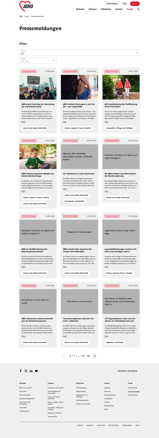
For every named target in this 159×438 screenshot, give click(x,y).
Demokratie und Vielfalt (74, 201)
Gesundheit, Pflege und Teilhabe (119, 128)
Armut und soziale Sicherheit (35, 128)
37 (83, 356)
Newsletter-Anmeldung (127, 371)
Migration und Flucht (114, 342)
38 (88, 356)
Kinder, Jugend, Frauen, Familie (78, 128)
